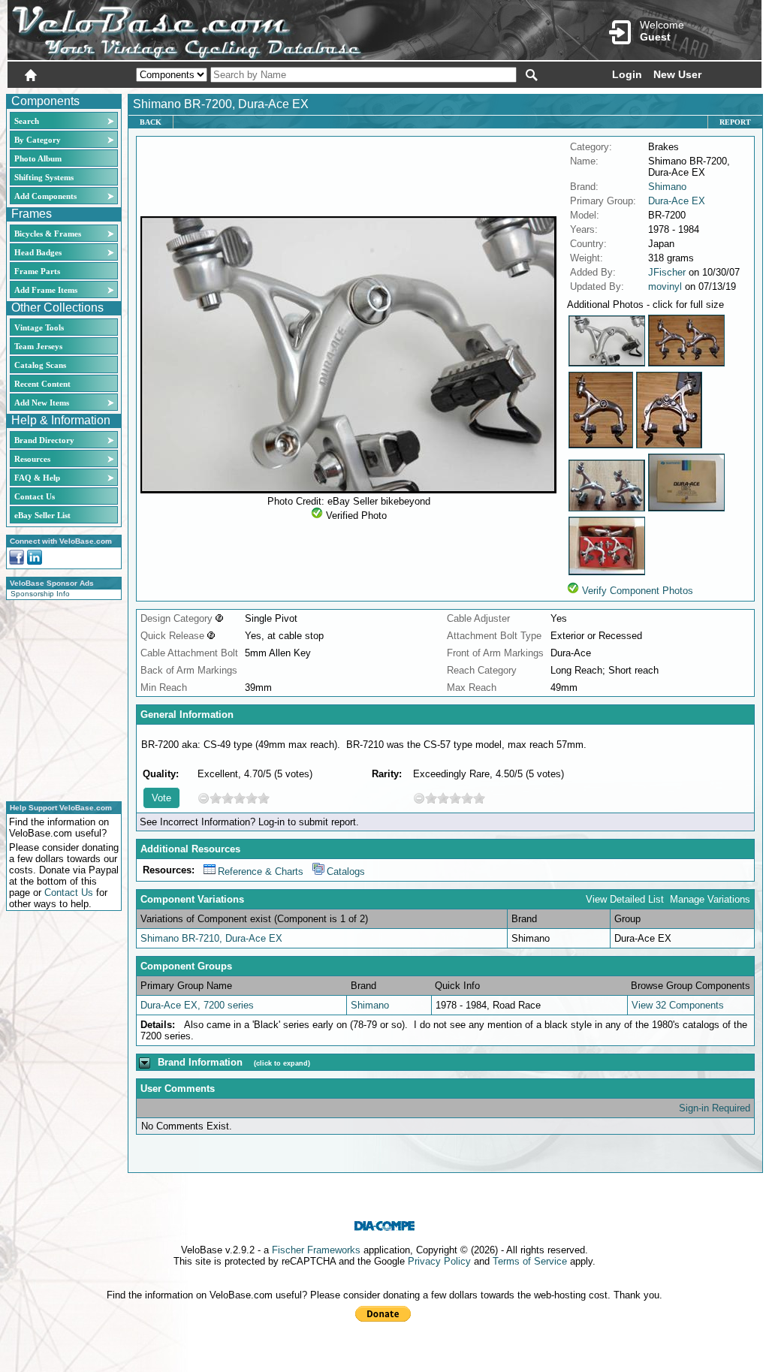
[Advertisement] (59, 698)
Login (627, 74)
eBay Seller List (42, 515)
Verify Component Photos (637, 590)
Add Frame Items (45, 289)
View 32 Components (678, 1005)
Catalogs (346, 871)
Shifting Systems (44, 177)
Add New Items (41, 402)
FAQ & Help (37, 477)
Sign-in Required (714, 1108)
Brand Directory (44, 440)
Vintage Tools (39, 327)
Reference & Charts (260, 871)
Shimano (667, 186)
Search (26, 120)
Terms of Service (530, 1261)
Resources (32, 458)
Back (150, 122)
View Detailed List (625, 899)
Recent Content (42, 383)
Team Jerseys (38, 346)
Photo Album (38, 158)
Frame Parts (37, 271)
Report (735, 122)
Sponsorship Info (40, 594)
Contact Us (34, 496)
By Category (37, 139)
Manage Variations (710, 899)
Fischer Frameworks (316, 1250)
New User (677, 74)
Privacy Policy (439, 1261)
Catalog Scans (40, 364)
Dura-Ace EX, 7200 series (197, 1005)
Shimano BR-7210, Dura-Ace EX (211, 938)
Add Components (45, 196)
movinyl (665, 286)
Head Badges (38, 252)
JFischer (667, 272)
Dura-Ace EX (676, 201)
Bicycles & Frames (48, 233)
